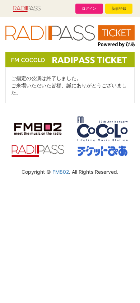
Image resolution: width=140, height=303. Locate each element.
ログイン (89, 8)
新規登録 (119, 8)
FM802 (60, 172)
